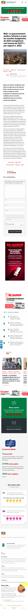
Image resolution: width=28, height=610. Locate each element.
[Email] (1, 345)
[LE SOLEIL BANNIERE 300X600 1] (15, 261)
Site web (6, 210)
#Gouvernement (10, 164)
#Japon (19, 373)
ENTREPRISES (4, 556)
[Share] (1, 347)
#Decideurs (18, 162)
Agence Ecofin (13, 74)
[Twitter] (1, 343)
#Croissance (11, 162)
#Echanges (5, 373)
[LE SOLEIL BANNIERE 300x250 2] (15, 301)
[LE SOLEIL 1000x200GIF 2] (14, 19)
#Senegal (10, 371)
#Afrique (5, 71)
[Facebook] (1, 341)
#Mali (10, 71)
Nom (6, 199)
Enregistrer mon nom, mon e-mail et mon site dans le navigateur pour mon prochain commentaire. (15, 217)
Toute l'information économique (11, 2)
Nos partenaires (11, 543)
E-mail (6, 205)
